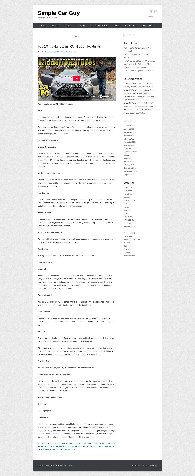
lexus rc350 (85, 446)
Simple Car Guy (59, 13)
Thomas (126, 84)
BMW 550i (55, 26)
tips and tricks (54, 449)
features (79, 443)
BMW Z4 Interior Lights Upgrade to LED (139, 71)
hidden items (96, 443)
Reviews (126, 249)
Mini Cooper (148, 26)
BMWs (43, 26)
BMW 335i (80, 26)
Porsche (126, 243)
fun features (86, 443)
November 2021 (129, 145)
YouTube (150, 11)
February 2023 (129, 126)
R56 (125, 246)
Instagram (155, 11)
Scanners (127, 253)
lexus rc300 (76, 446)
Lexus (47, 443)
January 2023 (128, 129)
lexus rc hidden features (53, 446)
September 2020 (130, 152)
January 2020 (128, 165)
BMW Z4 (67, 26)
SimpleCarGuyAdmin (68, 52)
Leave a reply (70, 449)
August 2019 (128, 175)
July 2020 (127, 158)
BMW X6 (127, 207)
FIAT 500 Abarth (129, 220)
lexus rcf (93, 446)
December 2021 (129, 142)
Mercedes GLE (129, 233)
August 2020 (128, 155)
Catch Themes (152, 465)
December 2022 (129, 132)
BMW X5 (127, 204)
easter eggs (70, 443)
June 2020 (127, 162)
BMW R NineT (131, 26)
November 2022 (129, 136)
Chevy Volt (127, 217)
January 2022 (128, 139)
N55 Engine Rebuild (99, 26)
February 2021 (129, 149)
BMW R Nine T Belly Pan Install (136, 67)
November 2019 (129, 168)
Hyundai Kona (129, 227)
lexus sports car (102, 446)
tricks (62, 449)
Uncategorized (129, 256)
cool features (60, 443)
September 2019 (130, 171)
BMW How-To (129, 194)
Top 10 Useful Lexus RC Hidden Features (69, 46)
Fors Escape (128, 223)
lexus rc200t (67, 446)
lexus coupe (106, 443)
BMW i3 (117, 26)
